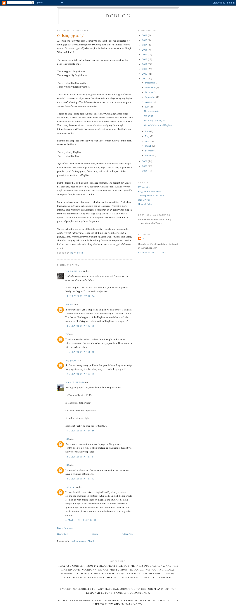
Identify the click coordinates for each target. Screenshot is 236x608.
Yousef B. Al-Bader (75, 382)
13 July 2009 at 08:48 (80, 351)
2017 (145, 40)
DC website (144, 187)
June (147, 131)
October (149, 92)
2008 (145, 161)
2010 (145, 73)
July (147, 106)
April (148, 141)
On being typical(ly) (154, 120)
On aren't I (149, 115)
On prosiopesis (151, 110)
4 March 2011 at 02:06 (81, 520)
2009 (145, 78)
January (149, 155)
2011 (145, 69)
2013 (145, 59)
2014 (145, 54)
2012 (145, 64)
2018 (145, 35)
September (150, 97)
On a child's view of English (158, 125)
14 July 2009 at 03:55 (80, 373)
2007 (145, 166)
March (148, 145)
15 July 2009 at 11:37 (80, 456)
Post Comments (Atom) (82, 540)
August (149, 101)
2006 (145, 171)
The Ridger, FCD (73, 270)
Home (95, 533)
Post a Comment (65, 528)
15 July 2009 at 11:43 (80, 478)
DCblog (118, 15)
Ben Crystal (144, 199)
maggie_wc (71, 360)
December (150, 82)
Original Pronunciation (149, 191)
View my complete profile (154, 253)
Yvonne (69, 304)
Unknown (70, 487)
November (150, 87)
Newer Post (62, 533)
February (150, 150)
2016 (145, 45)
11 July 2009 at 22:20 (80, 325)
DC (67, 334)
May (147, 136)
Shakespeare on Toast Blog (151, 195)
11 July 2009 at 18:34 (80, 296)
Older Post (127, 533)
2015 (145, 49)
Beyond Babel (145, 204)
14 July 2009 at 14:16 (80, 430)
